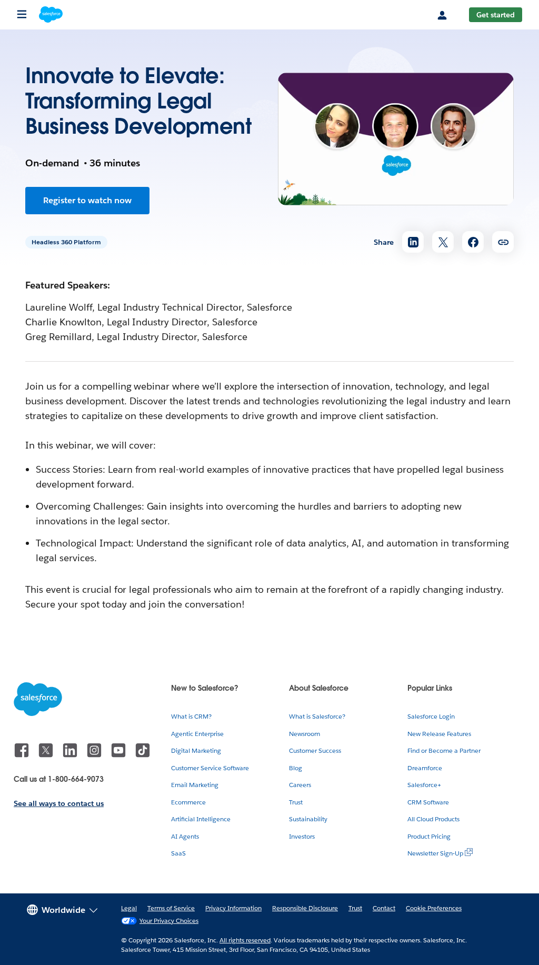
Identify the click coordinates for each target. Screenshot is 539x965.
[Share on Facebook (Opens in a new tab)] (473, 242)
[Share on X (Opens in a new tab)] (443, 242)
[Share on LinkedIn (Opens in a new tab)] (413, 242)
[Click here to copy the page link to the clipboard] (503, 242)
